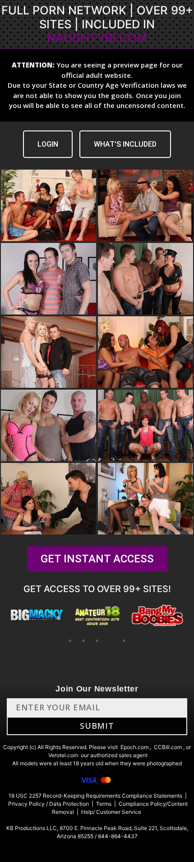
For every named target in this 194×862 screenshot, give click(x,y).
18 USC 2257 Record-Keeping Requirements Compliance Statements (95, 795)
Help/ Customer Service (111, 811)
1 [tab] (69, 640)
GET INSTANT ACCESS (97, 558)
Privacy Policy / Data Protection (48, 803)
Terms (103, 803)
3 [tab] (97, 640)
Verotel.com (63, 755)
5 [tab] (124, 640)
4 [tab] (110, 640)
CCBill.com (168, 747)
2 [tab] (83, 640)
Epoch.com (134, 747)
